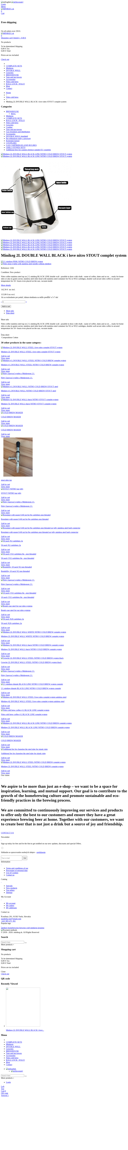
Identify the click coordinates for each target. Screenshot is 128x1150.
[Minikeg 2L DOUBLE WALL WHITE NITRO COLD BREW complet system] (33, 632)
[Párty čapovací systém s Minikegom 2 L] (18, 373)
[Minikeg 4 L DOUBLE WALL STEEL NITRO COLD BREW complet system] (33, 360)
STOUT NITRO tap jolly (11, 493)
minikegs (34, 928)
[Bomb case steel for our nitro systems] (16, 606)
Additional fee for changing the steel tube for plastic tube (23, 753)
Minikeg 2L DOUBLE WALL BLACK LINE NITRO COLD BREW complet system (35, 727)
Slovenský (19, 1071)
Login (8, 1082)
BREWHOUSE (12, 75)
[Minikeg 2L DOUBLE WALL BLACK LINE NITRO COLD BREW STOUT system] (36, 154)
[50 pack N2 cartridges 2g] (12, 541)
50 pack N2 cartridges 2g (11, 545)
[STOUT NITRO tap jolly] (12, 489)
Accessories (10, 79)
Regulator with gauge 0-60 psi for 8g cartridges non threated (24, 519)
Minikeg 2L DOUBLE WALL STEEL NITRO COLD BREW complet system (32, 766)
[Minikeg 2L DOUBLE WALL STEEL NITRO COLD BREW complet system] (33, 762)
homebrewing (13, 928)
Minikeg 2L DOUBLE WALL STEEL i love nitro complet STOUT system (30, 352)
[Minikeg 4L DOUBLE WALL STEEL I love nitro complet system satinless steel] (33, 697)
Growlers (9, 73)
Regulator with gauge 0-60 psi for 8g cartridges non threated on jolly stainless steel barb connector (39, 532)
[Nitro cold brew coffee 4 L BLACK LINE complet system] (25, 710)
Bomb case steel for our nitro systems (15, 610)
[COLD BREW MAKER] (12, 412)
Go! (25, 858)
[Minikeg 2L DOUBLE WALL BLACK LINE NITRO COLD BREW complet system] (36, 723)
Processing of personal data (17, 870)
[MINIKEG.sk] (7, 9)
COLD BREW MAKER (11, 417)
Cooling (9, 127)
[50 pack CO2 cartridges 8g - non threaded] (18, 554)
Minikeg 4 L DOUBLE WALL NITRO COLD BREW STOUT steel (28, 391)
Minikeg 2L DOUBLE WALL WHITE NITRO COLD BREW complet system (32, 636)
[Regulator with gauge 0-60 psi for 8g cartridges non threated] (25, 515)
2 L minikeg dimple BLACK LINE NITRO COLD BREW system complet (31, 688)
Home (8, 93)
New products (11, 888)
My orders (10, 905)
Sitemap (9, 892)
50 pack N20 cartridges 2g (11, 623)
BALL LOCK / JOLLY (15, 84)
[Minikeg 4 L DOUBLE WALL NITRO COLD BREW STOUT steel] (29, 386)
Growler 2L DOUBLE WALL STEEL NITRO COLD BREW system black (31, 662)
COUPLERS (11, 143)
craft (28, 928)
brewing (22, 928)
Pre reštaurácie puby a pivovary (18, 138)
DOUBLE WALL (13, 70)
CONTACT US (7, 833)
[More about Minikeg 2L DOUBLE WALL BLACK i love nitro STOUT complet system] (23, 1026)
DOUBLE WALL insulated (17, 136)
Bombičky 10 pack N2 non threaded (15, 571)
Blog (8, 86)
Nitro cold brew (12, 82)
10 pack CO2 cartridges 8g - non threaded (17, 597)
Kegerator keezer (13, 141)
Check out (5, 59)
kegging (41, 928)
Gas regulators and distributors (18, 132)
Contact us (10, 875)
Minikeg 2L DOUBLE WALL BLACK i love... (25, 1030)
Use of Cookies (12, 873)
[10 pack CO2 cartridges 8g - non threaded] (18, 593)
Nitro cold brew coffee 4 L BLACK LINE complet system (24, 714)
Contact (9, 88)
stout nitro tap (6, 480)
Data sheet (10, 313)
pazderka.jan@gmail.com (11, 919)
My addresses (11, 908)
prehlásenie (41, 852)
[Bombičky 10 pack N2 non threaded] (16, 567)
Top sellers (10, 890)
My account (10, 903)
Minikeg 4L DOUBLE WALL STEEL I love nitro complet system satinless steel (32, 701)
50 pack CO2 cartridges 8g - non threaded (17, 558)
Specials (9, 886)
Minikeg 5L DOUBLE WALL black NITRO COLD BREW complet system (31, 649)
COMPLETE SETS (14, 66)
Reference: (5, 268)
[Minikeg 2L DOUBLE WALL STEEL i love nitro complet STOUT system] (31, 347)
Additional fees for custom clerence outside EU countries (28, 150)
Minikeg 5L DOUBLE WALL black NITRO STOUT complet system (28, 404)
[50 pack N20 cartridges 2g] (12, 619)
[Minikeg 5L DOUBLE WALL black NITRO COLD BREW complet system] (32, 645)
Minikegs (9, 68)
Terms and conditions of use (17, 868)
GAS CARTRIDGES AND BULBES (21, 145)
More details (6, 285)
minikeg (4, 928)
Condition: (5, 272)
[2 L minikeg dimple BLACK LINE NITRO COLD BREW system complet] (32, 684)
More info (10, 311)
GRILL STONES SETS (15, 147)
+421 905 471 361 (8, 921)
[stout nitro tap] (18, 476)
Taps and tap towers (14, 77)
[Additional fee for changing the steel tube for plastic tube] (24, 749)
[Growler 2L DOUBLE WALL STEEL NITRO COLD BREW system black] (32, 658)
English (13, 1069)
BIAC (13, 114)
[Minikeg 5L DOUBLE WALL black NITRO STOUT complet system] (29, 399)
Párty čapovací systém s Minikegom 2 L (17, 378)
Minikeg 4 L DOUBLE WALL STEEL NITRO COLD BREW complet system (32, 365)
